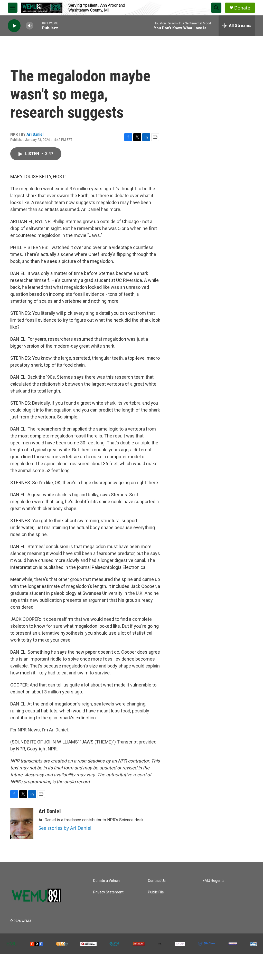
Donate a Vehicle (106, 881)
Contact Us (157, 881)
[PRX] (62, 944)
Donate (242, 8)
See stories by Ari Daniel (65, 828)
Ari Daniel (34, 134)
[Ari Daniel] (21, 823)
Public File (156, 892)
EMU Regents (213, 881)
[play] (14, 26)
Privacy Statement (108, 892)
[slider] (38, 25)
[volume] (29, 26)
